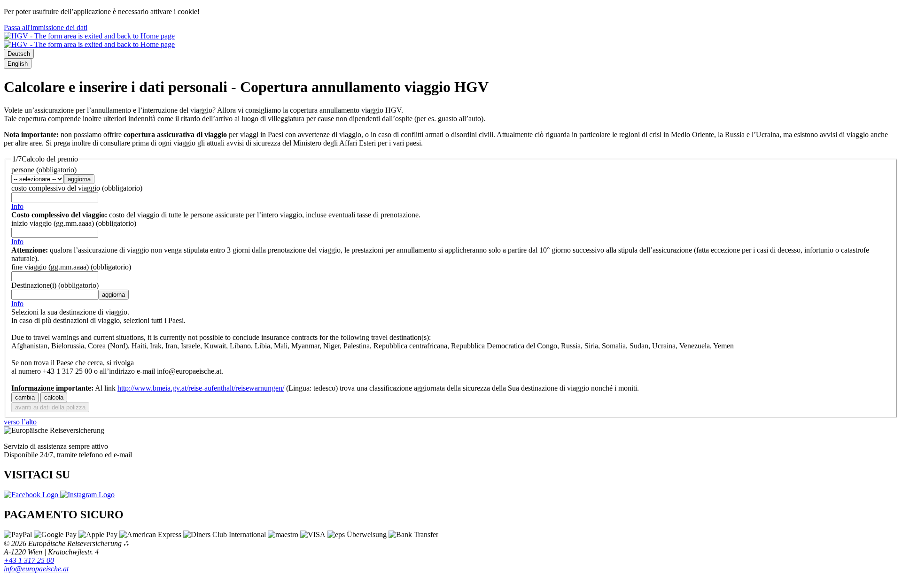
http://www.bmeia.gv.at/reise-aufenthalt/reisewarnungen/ (200, 388)
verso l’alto (20, 422)
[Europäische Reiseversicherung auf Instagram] (87, 495)
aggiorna (79, 179)
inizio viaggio (73, 223)
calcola (53, 397)
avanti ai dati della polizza (50, 407)
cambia (25, 397)
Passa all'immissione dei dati (45, 27)
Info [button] (17, 206)
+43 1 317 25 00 (29, 560)
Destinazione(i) (55, 285)
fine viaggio (71, 267)
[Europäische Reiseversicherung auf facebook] (32, 495)
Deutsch (19, 53)
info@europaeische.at (36, 569)
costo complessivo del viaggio (76, 188)
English (18, 63)
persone (44, 170)
